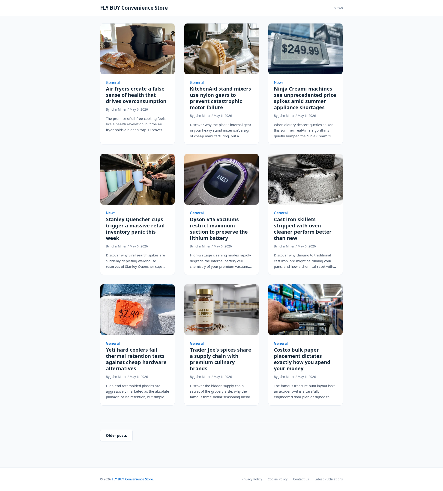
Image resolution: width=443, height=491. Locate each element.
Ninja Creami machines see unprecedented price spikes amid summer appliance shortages (305, 98)
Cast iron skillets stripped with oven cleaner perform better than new (303, 228)
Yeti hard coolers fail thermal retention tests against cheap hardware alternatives (136, 359)
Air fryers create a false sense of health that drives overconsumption (136, 94)
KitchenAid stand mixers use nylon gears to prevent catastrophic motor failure (220, 98)
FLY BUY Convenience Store (134, 7)
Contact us (301, 479)
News (338, 7)
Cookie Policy (277, 479)
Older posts (116, 435)
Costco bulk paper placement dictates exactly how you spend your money (302, 359)
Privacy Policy (252, 479)
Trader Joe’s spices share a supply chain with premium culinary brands (220, 359)
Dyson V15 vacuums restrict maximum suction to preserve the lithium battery (219, 228)
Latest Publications (328, 479)
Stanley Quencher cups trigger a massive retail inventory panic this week (135, 228)
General (113, 82)
